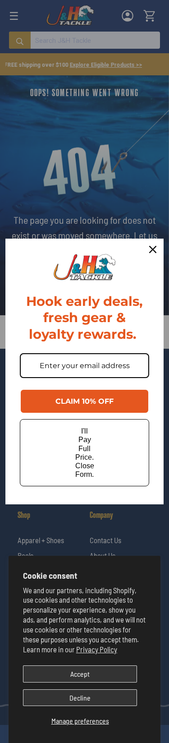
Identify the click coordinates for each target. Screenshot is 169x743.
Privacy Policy (96, 649)
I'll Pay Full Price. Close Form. (84, 452)
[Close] (153, 249)
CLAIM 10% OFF (84, 401)
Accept (80, 673)
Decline (80, 697)
